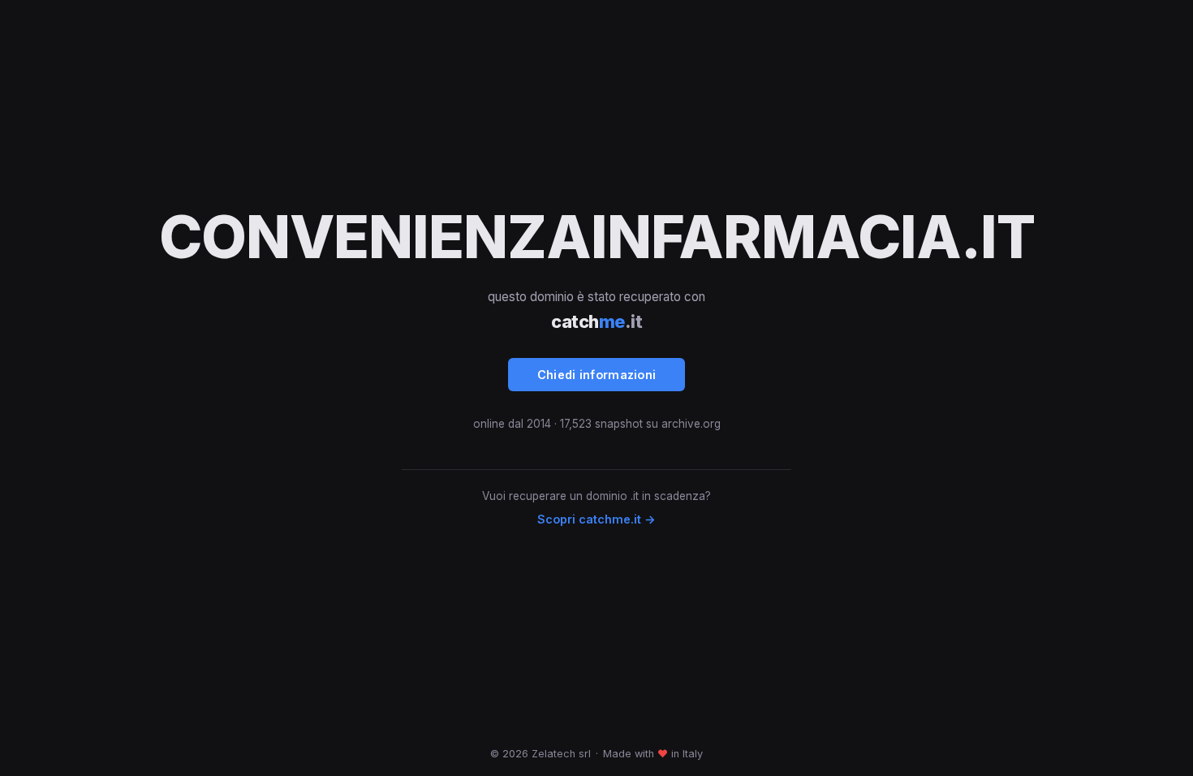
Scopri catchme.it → (596, 519)
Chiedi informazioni (597, 375)
